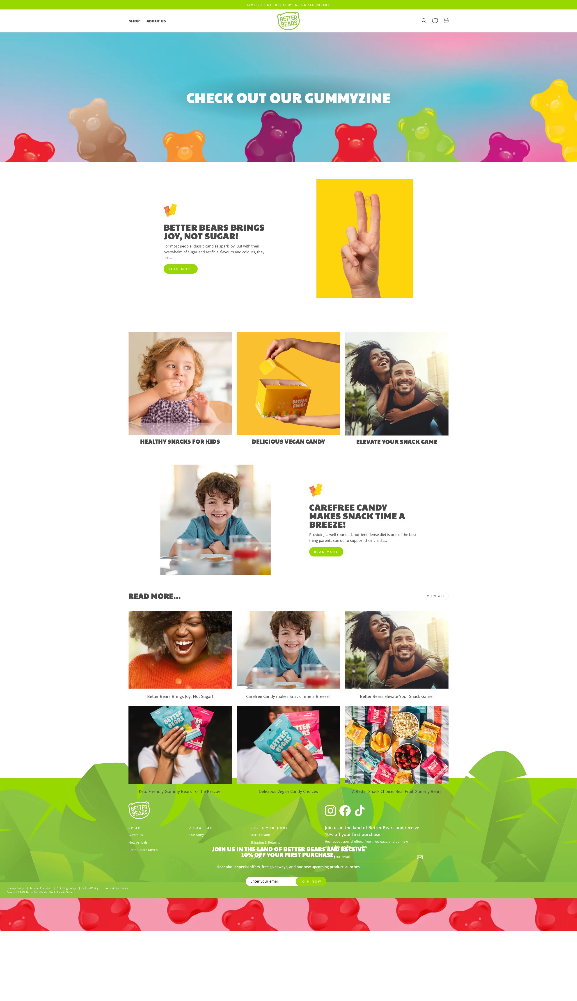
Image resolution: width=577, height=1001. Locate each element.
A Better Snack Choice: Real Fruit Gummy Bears (397, 791)
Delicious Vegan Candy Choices (288, 791)
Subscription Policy (116, 888)
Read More (180, 269)
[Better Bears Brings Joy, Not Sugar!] (180, 650)
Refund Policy (90, 888)
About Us (156, 20)
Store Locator (260, 835)
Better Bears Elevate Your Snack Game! (397, 696)
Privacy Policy (15, 888)
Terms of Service (40, 888)
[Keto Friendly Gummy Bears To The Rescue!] (180, 745)
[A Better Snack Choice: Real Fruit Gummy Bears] (397, 745)
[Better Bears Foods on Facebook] (345, 810)
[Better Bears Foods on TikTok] (359, 810)
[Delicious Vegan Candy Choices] (288, 745)
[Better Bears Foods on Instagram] (330, 810)
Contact (256, 857)
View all (436, 596)
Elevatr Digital (65, 892)
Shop (134, 20)
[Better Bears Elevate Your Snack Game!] (397, 650)
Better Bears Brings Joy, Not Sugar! (180, 696)
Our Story (196, 835)
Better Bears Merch (143, 850)
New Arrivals (138, 842)
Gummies (135, 835)
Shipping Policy (66, 888)
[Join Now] (420, 857)
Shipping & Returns (265, 842)
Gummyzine (259, 850)
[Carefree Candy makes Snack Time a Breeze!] (288, 650)
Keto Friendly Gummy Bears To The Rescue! (180, 791)
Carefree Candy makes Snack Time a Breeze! (288, 696)
